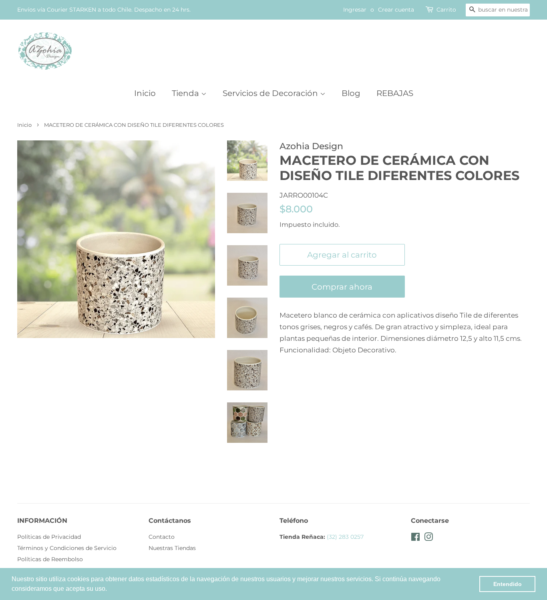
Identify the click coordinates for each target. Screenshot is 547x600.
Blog (351, 93)
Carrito (446, 9)
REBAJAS (394, 93)
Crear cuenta (396, 9)
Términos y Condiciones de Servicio (67, 548)
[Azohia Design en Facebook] (415, 538)
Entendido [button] (507, 584)
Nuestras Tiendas (172, 548)
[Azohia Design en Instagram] (428, 538)
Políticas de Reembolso (50, 559)
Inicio (145, 93)
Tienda (186, 93)
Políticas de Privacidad (49, 536)
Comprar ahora (342, 287)
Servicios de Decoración (271, 93)
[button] (110, 589)
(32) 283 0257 (345, 536)
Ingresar (354, 9)
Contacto (162, 536)
